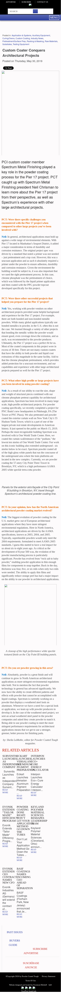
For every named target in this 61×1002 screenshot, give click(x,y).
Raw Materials (51, 41)
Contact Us (42, 2)
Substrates (7, 44)
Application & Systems (21, 35)
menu (54, 17)
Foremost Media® (40, 985)
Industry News (37, 38)
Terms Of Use (30, 981)
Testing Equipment (21, 44)
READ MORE (5, 791)
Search (35, 11)
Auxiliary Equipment (41, 35)
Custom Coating (23, 38)
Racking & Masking (35, 41)
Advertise (11, 2)
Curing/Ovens (8, 38)
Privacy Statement (48, 976)
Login (49, 985)
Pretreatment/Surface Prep (14, 41)
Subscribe (26, 2)
